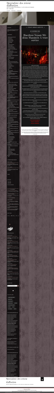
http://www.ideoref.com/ (10, 331)
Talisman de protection (11, 136)
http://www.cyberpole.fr (10, 318)
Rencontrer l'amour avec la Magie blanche (12, 115)
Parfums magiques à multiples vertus (13, 251)
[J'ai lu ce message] (53, 392)
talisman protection (10, 138)
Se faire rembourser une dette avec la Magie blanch (12, 131)
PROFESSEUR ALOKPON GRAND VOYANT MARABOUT (12, 260)
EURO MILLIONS (10, 54)
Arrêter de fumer (10, 39)
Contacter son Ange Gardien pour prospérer (12, 49)
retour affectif (46, 132)
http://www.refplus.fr (10, 319)
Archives (14, 10)
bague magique (10, 42)
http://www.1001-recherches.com (12, 314)
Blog (8, 43)
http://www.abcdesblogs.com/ (11, 329)
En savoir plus (38, 392)
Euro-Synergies (10, 199)
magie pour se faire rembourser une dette (12, 82)
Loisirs (9, 81)
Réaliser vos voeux (10, 110)
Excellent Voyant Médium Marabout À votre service (12, 56)
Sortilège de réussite (11, 134)
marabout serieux (10, 87)
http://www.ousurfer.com (10, 342)
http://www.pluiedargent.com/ (11, 330)
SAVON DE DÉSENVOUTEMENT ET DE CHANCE (12, 127)
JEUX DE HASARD (10, 70)
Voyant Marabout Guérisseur (12, 153)
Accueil (8, 10)
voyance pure (10, 151)
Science (9, 129)
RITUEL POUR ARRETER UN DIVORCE (13, 124)
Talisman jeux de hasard (11, 137)
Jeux (8, 69)
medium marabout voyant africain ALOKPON (12, 93)
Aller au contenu (3, 1)
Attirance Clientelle (10, 40)
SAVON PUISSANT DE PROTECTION (13, 128)
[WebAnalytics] (27, 0)
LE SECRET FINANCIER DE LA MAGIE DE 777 (13, 78)
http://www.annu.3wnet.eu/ (11, 328)
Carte (8, 174)
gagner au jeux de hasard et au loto (12, 61)
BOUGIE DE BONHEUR (11, 44)
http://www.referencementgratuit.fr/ (12, 376)
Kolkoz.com (9, 332)
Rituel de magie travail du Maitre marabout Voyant (13, 123)
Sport (9, 135)
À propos (19, 10)
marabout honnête (10, 86)
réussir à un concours (11, 119)
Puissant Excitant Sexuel (11, 106)
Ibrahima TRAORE (9, 162)
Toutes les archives (10, 184)
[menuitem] (8, 10)
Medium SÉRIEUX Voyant (11, 94)
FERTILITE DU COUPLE (11, 57)
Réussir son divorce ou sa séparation (13, 121)
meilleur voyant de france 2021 (39, 132)
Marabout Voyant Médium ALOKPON (13, 90)
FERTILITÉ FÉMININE (11, 58)
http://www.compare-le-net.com (11, 341)
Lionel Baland (13, 189)
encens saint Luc (10, 53)
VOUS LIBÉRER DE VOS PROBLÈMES (13, 145)
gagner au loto (10, 299)
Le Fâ (8, 75)
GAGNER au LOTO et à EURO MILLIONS (13, 62)
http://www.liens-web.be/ (10, 324)
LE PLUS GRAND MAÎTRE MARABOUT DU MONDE (12, 76)
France (9, 60)
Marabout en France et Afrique (12, 84)
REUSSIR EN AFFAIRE (11, 120)
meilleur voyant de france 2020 (29, 132)
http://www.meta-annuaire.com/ (11, 321)
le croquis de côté (12, 197)
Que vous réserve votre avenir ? (12, 109)
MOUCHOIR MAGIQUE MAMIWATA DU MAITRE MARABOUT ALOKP (12, 97)
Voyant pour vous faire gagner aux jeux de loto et (13, 155)
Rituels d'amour (10, 125)
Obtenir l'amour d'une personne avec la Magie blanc (13, 100)
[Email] (13, 291)
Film (8, 59)
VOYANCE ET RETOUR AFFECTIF (12, 264)
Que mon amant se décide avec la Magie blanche (13, 107)
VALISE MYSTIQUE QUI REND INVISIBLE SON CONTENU (13, 144)
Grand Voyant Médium (28, 129)
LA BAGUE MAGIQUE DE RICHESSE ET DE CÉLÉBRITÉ (12, 72)
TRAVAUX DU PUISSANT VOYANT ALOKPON (12, 142)
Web (8, 156)
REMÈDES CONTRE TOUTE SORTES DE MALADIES (13, 113)
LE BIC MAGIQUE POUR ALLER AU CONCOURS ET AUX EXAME (12, 74)
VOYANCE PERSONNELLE (11, 150)
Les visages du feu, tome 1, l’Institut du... (12, 206)
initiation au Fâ (10, 68)
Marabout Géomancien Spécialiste (12, 85)
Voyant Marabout (10, 152)
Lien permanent (35, 128)
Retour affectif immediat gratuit (12, 255)
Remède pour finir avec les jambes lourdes (12, 112)
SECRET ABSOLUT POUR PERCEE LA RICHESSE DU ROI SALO (13, 133)
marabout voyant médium (11, 297)
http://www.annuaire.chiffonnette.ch (12, 320)
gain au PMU (9, 63)
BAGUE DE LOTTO (10, 41)
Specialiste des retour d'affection (19, 4)
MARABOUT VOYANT (11, 89)
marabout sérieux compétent (12, 88)
